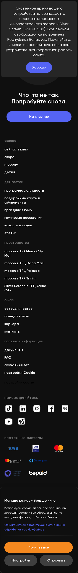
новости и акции (18, 225)
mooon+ (11, 164)
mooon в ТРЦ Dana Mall (24, 263)
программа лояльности (24, 190)
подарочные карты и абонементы (22, 200)
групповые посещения (23, 217)
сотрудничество (18, 309)
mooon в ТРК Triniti (20, 278)
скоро (9, 157)
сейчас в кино (16, 149)
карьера (11, 324)
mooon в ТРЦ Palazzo (22, 271)
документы (13, 350)
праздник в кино (18, 210)
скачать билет (16, 365)
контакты (12, 331)
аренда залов (16, 316)
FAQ (7, 357)
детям (9, 172)
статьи (10, 233)
